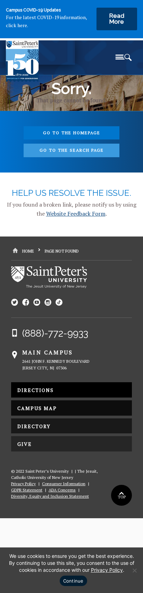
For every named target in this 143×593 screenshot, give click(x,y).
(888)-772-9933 (55, 333)
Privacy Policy (23, 483)
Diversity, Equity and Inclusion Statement (50, 496)
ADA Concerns (62, 489)
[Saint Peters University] (41, 56)
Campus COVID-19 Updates (33, 10)
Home (28, 251)
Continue (73, 581)
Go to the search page (72, 150)
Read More (116, 18)
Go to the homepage (71, 132)
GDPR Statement (26, 489)
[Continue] (134, 570)
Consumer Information (63, 483)
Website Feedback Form (76, 213)
